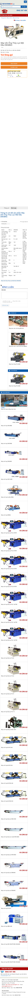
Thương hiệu (4, 221)
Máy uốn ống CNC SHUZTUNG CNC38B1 (10, 962)
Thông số (6, 208)
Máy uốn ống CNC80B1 (6, 461)
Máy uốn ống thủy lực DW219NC (8, 819)
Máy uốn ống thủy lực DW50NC (8, 872)
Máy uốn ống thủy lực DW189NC (8, 854)
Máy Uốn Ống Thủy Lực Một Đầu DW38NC (11, 280)
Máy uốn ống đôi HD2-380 (7, 783)
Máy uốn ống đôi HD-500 (7, 765)
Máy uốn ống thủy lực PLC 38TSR (9, 533)
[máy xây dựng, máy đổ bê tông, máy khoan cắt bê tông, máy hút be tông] (7, 3)
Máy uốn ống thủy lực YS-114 (8, 711)
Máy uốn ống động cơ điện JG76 (8, 729)
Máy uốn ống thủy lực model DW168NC (10, 837)
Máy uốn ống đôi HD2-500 (7, 801)
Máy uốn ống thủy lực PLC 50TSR (9, 550)
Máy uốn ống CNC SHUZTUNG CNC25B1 (10, 944)
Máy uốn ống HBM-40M (6, 926)
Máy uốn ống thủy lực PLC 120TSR (9, 622)
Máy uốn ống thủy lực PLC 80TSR (9, 586)
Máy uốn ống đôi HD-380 (7, 747)
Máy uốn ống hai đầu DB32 (7, 497)
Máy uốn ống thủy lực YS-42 (7, 676)
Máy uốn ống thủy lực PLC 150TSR (9, 640)
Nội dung (4, 290)
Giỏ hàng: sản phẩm (20, 20)
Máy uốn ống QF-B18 (6, 908)
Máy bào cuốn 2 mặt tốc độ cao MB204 (18, 346)
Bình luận (13, 208)
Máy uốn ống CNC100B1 (6, 479)
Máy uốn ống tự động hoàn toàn (8, 408)
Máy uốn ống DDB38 (6, 515)
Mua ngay (14, 63)
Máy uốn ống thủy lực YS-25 (7, 658)
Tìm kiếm (24, 6)
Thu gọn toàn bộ (24, 221)
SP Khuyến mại (14, 370)
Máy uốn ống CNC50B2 (6, 443)
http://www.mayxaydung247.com (13, 984)
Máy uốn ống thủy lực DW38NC (8, 890)
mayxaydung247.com (5, 975)
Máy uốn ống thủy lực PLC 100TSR (9, 604)
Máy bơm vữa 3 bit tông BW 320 (16, 328)
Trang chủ (3, 18)
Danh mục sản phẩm (7, 15)
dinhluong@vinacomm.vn (7, 986)
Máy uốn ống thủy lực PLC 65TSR (9, 568)
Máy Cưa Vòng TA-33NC (14, 364)
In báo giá (14, 67)
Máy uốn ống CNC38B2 (6, 425)
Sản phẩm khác (6, 392)
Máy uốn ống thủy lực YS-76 (7, 693)
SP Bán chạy (13, 313)
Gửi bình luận (5, 305)
